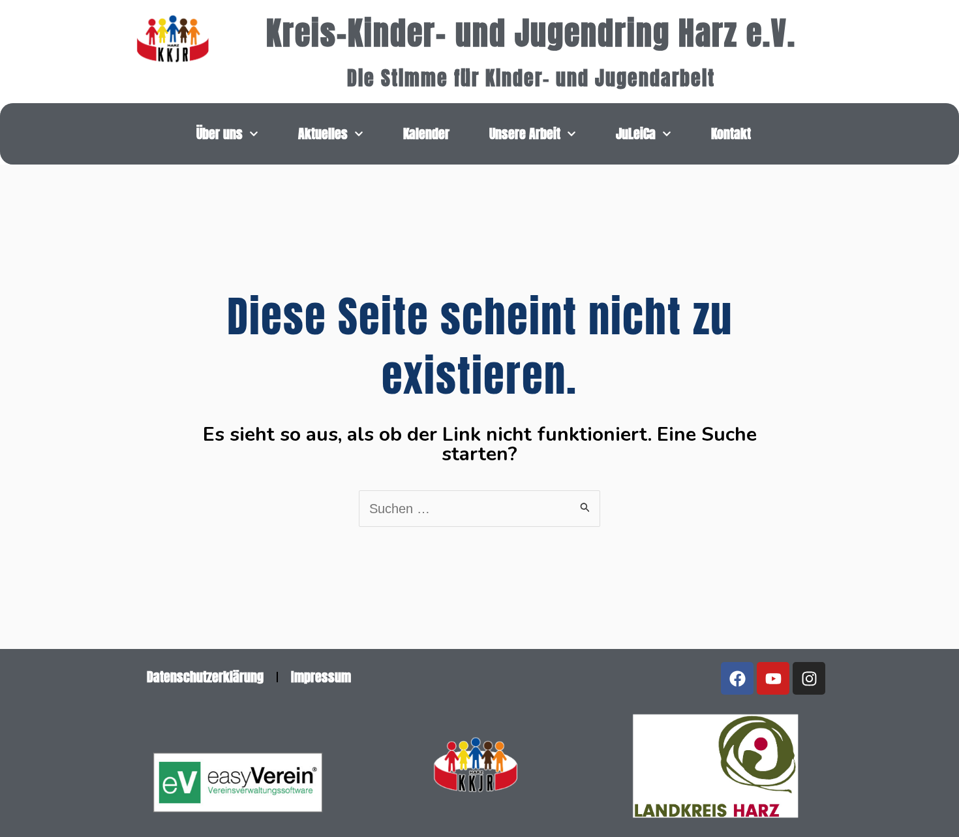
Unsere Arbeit (524, 133)
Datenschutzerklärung (205, 677)
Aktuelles (323, 133)
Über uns (219, 133)
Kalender (426, 133)
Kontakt (731, 133)
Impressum (321, 677)
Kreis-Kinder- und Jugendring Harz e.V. (531, 33)
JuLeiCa (636, 133)
